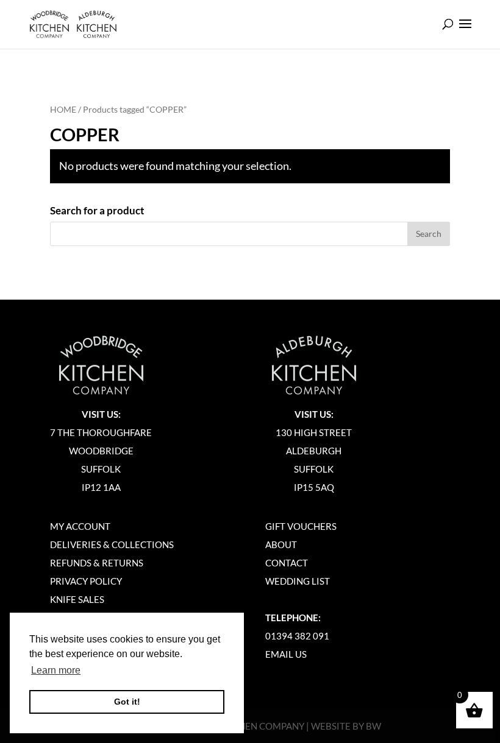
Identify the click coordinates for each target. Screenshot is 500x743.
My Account (80, 526)
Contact (286, 562)
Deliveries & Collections (112, 544)
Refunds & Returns (96, 562)
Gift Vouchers (301, 526)
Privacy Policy (86, 581)
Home (63, 109)
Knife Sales (77, 599)
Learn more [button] (55, 670)
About (281, 544)
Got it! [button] (127, 701)
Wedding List (297, 581)
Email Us (286, 654)
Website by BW (346, 725)
